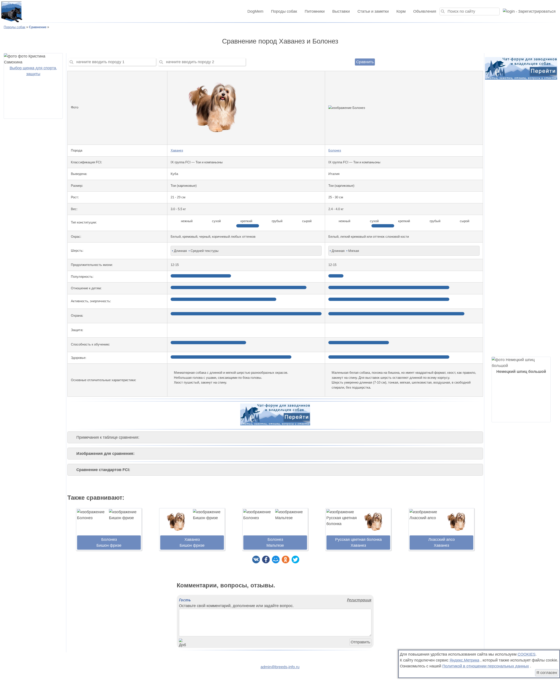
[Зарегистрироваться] (528, 11)
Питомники (315, 11)
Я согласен (546, 672)
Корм (401, 11)
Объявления (424, 11)
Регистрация (359, 599)
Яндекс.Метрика (464, 660)
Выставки (341, 11)
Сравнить (365, 62)
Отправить (360, 642)
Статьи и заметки (373, 11)
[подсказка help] (84, 108)
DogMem (255, 11)
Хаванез (177, 150)
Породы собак (284, 11)
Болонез (334, 150)
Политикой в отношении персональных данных (485, 666)
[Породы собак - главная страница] (11, 11)
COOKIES (527, 654)
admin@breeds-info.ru (280, 667)
